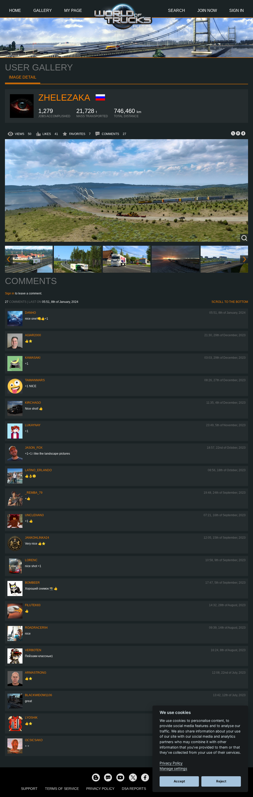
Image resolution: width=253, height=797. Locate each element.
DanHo (30, 312)
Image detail (22, 77)
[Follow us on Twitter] (133, 777)
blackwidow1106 (38, 695)
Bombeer (32, 582)
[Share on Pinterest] (238, 133)
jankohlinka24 (37, 537)
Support (29, 789)
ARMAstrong (35, 672)
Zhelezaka (64, 97)
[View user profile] (22, 117)
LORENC (31, 560)
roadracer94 (36, 627)
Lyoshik (31, 717)
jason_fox (33, 447)
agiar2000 (33, 335)
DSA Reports (134, 789)
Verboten (33, 650)
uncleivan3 (34, 515)
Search (176, 10)
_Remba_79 (33, 492)
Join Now (207, 10)
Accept (179, 781)
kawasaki (32, 357)
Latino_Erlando (38, 470)
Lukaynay (33, 425)
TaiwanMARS (35, 380)
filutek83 (33, 605)
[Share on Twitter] (233, 133)
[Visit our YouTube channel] (120, 777)
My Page (73, 10)
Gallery (42, 10)
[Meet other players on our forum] (108, 777)
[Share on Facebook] (243, 133)
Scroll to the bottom (229, 302)
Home (15, 10)
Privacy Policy (100, 789)
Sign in (9, 293)
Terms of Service (62, 789)
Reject (221, 781)
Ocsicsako (33, 740)
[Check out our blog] (96, 777)
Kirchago (33, 402)
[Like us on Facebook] (145, 777)
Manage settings (173, 768)
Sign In (236, 10)
